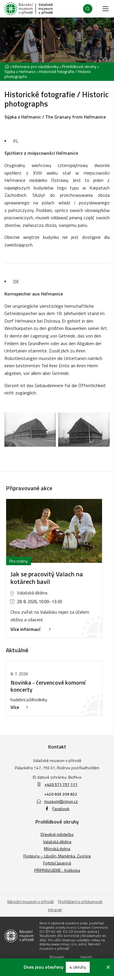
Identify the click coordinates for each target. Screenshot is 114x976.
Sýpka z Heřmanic (20, 71)
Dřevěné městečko (57, 834)
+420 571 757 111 (60, 784)
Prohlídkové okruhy (79, 66)
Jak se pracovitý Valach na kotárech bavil (47, 578)
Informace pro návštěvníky (35, 66)
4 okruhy (77, 966)
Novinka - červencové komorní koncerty (48, 686)
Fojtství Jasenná (57, 863)
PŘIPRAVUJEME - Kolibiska (57, 870)
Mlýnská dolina (57, 848)
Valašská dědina (57, 841)
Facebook (61, 808)
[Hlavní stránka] (6, 66)
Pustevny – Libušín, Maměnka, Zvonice (57, 856)
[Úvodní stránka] (28, 8)
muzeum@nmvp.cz (61, 801)
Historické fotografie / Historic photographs (47, 73)
